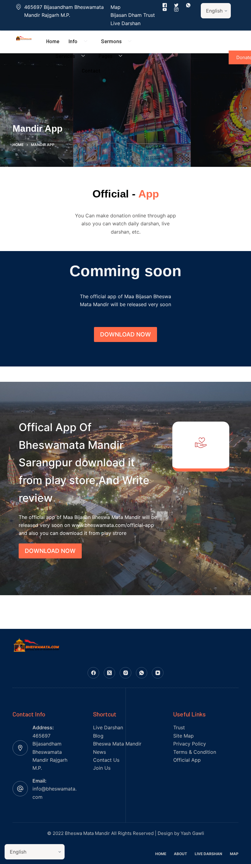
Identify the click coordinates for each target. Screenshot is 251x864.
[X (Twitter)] (109, 673)
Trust (179, 727)
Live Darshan (108, 727)
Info (73, 41)
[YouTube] (157, 673)
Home (52, 41)
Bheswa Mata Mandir (117, 744)
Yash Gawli (192, 833)
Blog (98, 736)
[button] (125, 334)
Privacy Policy (189, 744)
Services (65, 56)
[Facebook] (93, 673)
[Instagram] (125, 673)
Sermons (111, 41)
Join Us (102, 768)
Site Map (183, 736)
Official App (187, 760)
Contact (91, 70)
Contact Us (106, 760)
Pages (105, 56)
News (99, 752)
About (180, 853)
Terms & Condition (194, 752)
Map (234, 853)
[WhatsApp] (142, 673)
